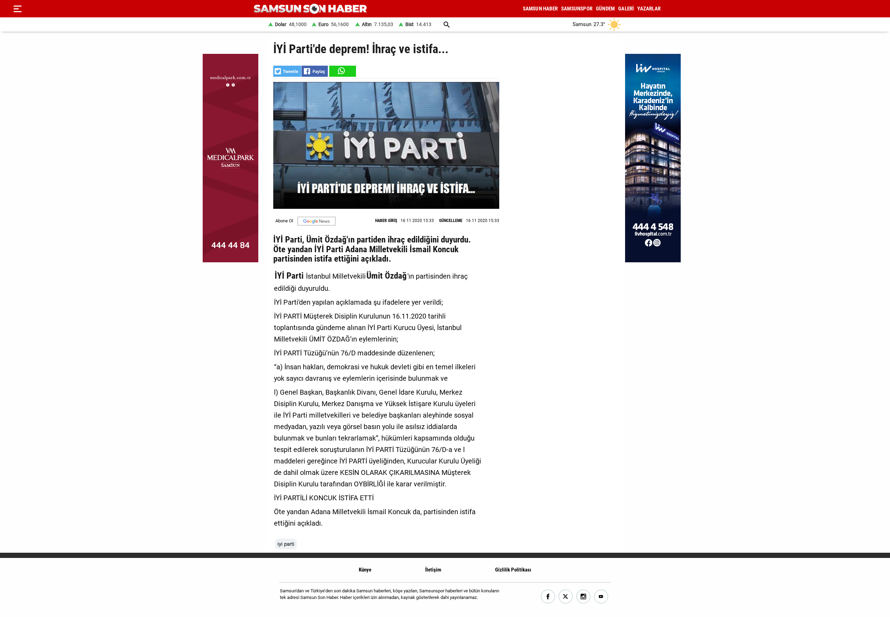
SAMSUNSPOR (576, 9)
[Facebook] (548, 597)
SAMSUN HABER (540, 9)
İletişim (433, 570)
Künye (365, 570)
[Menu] (17, 8)
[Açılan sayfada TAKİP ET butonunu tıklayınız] (316, 221)
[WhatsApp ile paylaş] (342, 71)
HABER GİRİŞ (386, 220)
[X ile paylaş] (287, 71)
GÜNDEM (605, 9)
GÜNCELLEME (450, 220)
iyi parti (285, 544)
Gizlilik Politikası (513, 570)
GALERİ (626, 9)
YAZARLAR (649, 9)
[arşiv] (447, 24)
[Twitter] (566, 597)
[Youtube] (601, 597)
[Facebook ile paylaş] (314, 71)
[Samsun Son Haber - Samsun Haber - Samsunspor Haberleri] (310, 9)
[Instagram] (583, 597)
